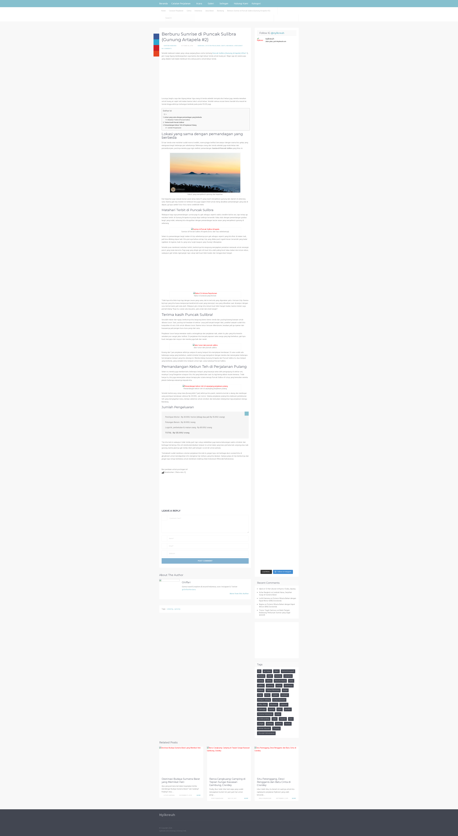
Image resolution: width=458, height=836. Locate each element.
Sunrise (270, 723)
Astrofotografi (288, 671)
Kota (267, 695)
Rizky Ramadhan (217, 798)
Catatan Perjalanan (180, 3)
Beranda (163, 3)
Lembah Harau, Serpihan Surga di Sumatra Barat (275, 593)
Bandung (201, 46)
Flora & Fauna (280, 680)
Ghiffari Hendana (170, 46)
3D (259, 671)
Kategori (256, 3)
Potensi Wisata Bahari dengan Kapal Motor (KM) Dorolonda (277, 599)
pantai (271, 709)
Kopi (260, 695)
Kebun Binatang (273, 690)
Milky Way (262, 704)
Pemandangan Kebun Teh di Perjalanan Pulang (180, 125)
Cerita (223, 46)
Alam (276, 671)
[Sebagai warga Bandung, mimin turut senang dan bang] (263, 484)
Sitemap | (173, 831)
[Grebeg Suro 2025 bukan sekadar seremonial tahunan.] (263, 197)
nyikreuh (284, 704)
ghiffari (186, 582)
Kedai (285, 690)
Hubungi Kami (241, 3)
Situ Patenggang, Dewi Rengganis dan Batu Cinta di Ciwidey (274, 782)
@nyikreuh (277, 33)
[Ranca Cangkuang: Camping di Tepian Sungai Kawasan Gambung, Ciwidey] (229, 761)
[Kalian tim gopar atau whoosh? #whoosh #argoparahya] (263, 355)
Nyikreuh (167, 815)
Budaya (261, 676)
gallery (260, 685)
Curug (260, 680)
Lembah (284, 695)
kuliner (275, 695)
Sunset (279, 723)
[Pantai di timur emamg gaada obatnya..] (290, 405)
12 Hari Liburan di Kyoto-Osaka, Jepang (280, 588)
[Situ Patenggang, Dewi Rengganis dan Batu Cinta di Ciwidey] (277, 761)
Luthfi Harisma (169, 795)
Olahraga (261, 709)
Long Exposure (279, 699)
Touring (276, 728)
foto (291, 680)
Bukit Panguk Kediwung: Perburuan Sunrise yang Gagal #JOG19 (274, 613)
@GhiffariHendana (189, 589)
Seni (290, 719)
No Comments (167, 48)
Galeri (211, 3)
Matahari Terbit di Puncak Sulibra (179, 120)
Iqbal (261, 588)
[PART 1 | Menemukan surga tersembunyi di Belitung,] (276, 68)
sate (274, 719)
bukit (270, 676)
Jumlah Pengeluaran (174, 128)
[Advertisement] (205, 79)
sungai (260, 723)
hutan (279, 685)
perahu (288, 709)
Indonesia (229, 46)
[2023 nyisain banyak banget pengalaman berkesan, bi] (276, 438)
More (199, 795)
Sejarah (283, 719)
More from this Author (239, 593)
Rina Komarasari (265, 798)
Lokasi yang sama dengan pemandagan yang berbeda (183, 117)
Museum (273, 704)
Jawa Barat (238, 46)
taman (287, 723)
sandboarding (263, 719)
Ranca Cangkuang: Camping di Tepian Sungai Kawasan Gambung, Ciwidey (227, 782)
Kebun (260, 690)
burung (278, 676)
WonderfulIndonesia (266, 733)
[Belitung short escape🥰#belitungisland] (290, 50)
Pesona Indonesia (265, 714)
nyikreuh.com (164, 831)
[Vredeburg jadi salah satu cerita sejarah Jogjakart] (276, 374)
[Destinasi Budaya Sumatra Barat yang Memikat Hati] (181, 761)
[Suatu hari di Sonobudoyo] (290, 351)
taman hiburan (264, 728)
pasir (279, 709)
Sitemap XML (181, 831)
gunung (177, 609)
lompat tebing (264, 699)
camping (170, 609)
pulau (278, 714)
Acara (199, 3)
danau (268, 680)
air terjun (267, 671)
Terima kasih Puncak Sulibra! (174, 122)
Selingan (224, 3)
